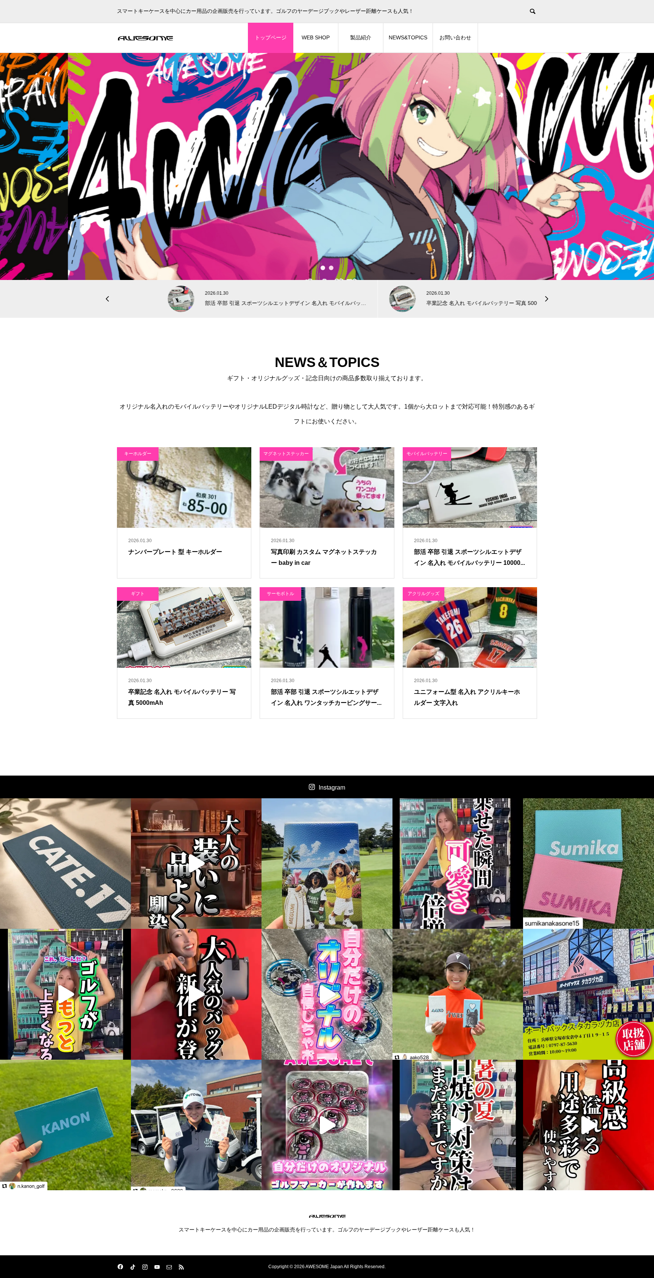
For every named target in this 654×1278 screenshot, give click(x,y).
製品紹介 (360, 37)
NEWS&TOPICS (408, 37)
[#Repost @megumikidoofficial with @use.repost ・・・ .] (327, 863)
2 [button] (331, 268)
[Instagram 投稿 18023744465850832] (65, 1125)
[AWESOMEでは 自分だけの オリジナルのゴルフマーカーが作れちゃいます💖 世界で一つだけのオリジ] (327, 1125)
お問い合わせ (455, 37)
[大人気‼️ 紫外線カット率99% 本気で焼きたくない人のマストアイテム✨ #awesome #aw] (457, 1125)
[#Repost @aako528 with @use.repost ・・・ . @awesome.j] (457, 994)
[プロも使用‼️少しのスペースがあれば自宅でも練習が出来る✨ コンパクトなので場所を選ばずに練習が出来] (65, 994)
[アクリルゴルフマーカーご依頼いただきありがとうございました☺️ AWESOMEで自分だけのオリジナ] (327, 994)
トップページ (271, 37)
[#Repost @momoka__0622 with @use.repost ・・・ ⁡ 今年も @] (196, 1125)
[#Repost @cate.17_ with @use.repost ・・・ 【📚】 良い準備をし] (65, 863)
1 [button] (323, 268)
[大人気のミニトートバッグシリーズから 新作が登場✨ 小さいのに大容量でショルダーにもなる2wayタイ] (196, 994)
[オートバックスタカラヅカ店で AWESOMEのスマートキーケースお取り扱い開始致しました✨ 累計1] (588, 994)
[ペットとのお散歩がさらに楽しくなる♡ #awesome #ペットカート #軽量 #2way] (457, 863)
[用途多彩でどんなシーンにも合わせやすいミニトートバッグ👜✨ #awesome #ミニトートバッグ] (196, 863)
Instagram (332, 787)
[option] (327, 166)
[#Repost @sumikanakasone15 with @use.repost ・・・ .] (588, 863)
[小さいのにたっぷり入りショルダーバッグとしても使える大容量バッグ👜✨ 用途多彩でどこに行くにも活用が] (588, 1125)
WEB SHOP (316, 37)
